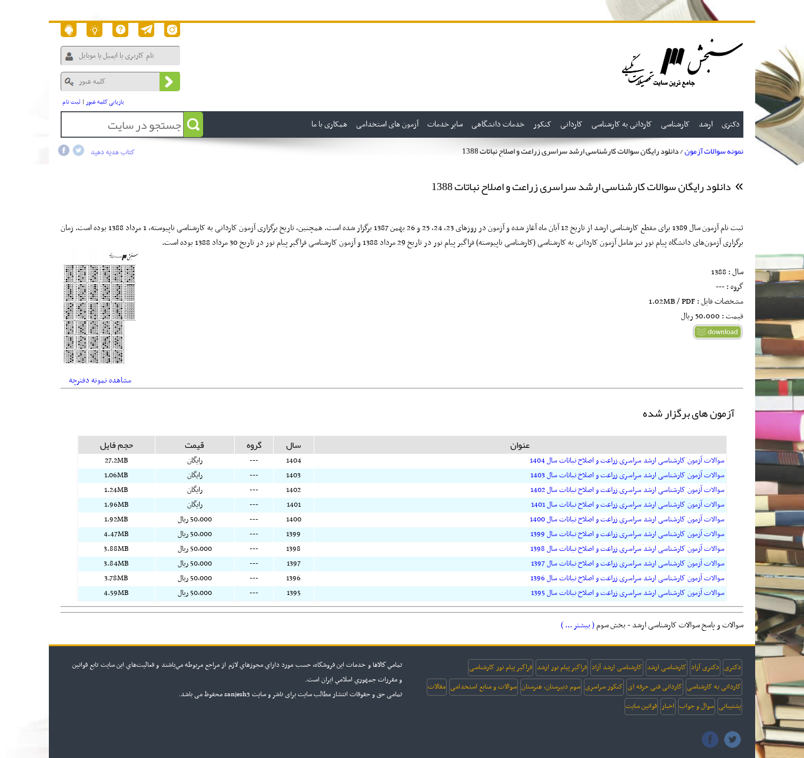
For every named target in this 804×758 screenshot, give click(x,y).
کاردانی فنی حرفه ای (654, 687)
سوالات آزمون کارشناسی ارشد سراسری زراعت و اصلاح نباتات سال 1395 (628, 593)
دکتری (732, 667)
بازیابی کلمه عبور (105, 102)
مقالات (437, 687)
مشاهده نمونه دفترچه (100, 380)
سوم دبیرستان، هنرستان (550, 687)
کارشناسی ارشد (666, 667)
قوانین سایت (641, 706)
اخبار (668, 706)
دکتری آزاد (705, 667)
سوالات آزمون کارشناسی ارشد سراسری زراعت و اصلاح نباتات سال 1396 (627, 578)
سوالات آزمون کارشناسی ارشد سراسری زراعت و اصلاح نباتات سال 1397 (628, 563)
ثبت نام (71, 102)
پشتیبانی (730, 706)
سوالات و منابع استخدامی (483, 687)
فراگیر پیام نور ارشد (562, 667)
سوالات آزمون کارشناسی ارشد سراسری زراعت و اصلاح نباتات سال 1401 (628, 504)
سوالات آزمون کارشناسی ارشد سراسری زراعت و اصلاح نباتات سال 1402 (627, 490)
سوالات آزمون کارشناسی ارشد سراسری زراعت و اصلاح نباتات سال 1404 (627, 460)
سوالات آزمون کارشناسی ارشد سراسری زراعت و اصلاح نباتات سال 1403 (627, 475)
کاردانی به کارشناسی (714, 687)
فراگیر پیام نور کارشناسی (500, 667)
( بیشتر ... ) (577, 625)
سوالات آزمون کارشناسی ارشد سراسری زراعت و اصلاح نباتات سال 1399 (627, 534)
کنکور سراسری (604, 687)
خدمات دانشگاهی (497, 124)
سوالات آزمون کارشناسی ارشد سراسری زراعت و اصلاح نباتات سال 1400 (627, 519)
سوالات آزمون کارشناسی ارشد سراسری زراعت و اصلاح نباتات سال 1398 (627, 549)
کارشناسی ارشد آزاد (617, 667)
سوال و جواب (696, 706)
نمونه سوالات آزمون (714, 151)
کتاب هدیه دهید (113, 152)
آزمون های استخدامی (387, 124)
